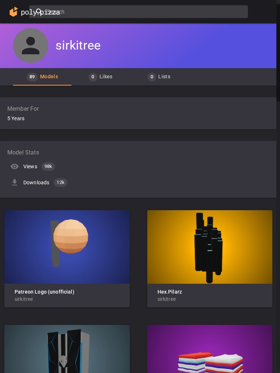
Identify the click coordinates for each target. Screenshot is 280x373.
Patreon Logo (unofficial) (44, 292)
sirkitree (24, 299)
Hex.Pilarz (170, 292)
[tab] (42, 77)
